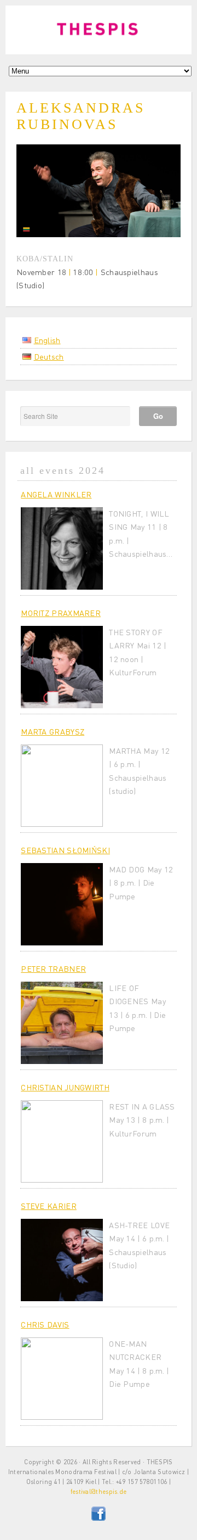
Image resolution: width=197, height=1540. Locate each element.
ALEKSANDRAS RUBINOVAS (80, 116)
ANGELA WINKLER (56, 494)
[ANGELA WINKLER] (61, 548)
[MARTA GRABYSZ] (61, 785)
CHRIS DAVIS (45, 1324)
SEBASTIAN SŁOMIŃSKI (65, 850)
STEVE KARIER (49, 1206)
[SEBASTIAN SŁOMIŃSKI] (61, 904)
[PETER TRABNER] (61, 1023)
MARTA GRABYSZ (52, 731)
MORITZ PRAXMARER (61, 613)
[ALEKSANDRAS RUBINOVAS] (98, 234)
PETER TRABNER (53, 968)
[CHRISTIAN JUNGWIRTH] (61, 1141)
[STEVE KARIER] (61, 1260)
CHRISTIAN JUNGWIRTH (65, 1087)
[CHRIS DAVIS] (61, 1378)
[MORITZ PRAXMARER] (61, 667)
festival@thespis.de (99, 1491)
